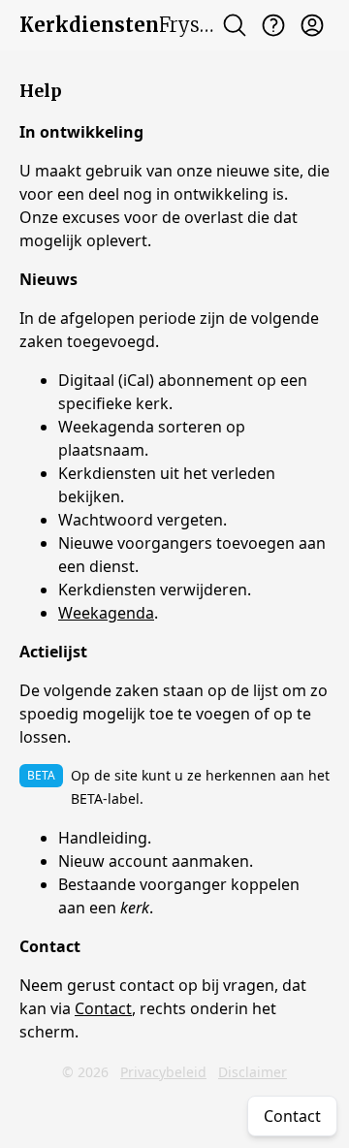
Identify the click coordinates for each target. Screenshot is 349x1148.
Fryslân (124, 25)
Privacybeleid (163, 1072)
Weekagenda (106, 612)
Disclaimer (252, 1072)
